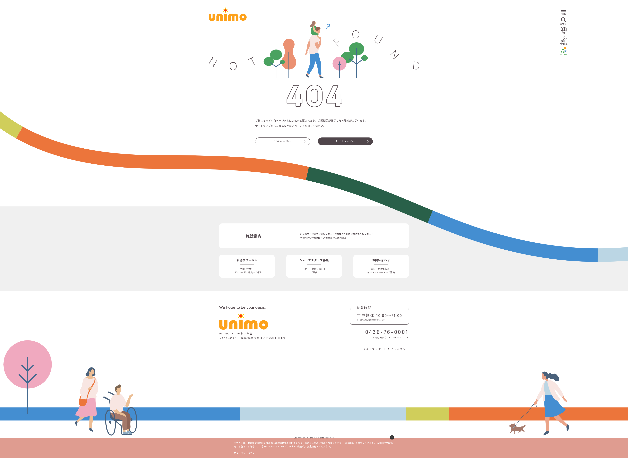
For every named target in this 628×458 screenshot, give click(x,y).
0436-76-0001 (387, 331)
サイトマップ (372, 349)
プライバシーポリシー (245, 453)
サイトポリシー (398, 349)
